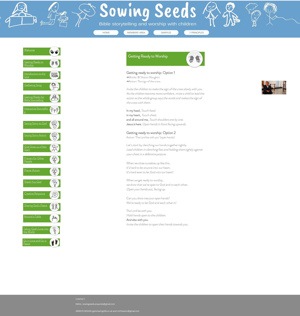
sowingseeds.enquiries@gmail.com (98, 304)
